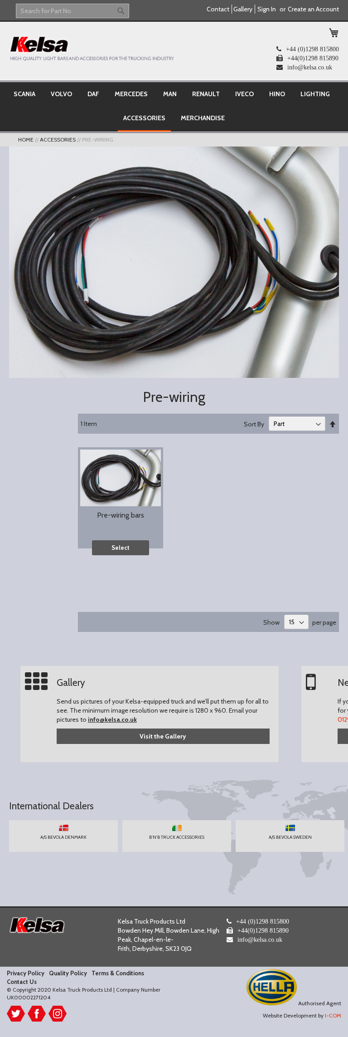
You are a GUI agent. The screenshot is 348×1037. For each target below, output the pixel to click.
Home (26, 139)
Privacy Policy (25, 973)
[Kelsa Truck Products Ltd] (91, 48)
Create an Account (313, 9)
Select (120, 547)
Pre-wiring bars (120, 515)
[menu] (174, 107)
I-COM (333, 1015)
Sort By (254, 424)
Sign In (266, 9)
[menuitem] (24, 94)
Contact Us (22, 981)
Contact (218, 9)
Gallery (242, 9)
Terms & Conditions (118, 973)
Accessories (58, 139)
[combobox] (72, 11)
